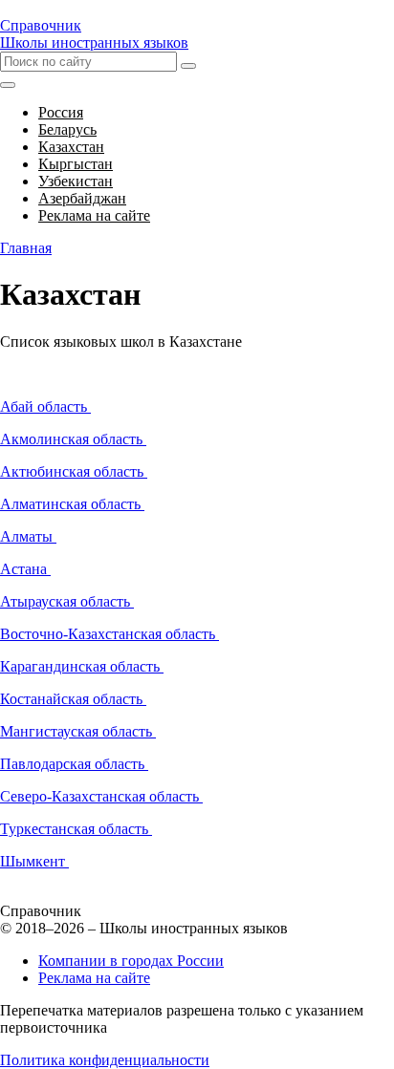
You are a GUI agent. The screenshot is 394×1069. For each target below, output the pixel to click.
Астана (25, 569)
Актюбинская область (73, 471)
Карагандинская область (82, 666)
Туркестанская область (76, 829)
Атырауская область (67, 601)
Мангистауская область (78, 731)
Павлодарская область (74, 764)
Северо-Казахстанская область (101, 796)
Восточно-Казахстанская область (109, 634)
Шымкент (34, 861)
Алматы (28, 536)
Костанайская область (73, 699)
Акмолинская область (73, 439)
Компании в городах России (131, 960)
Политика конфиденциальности (104, 1060)
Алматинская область (72, 504)
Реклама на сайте (94, 978)
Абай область (45, 406)
